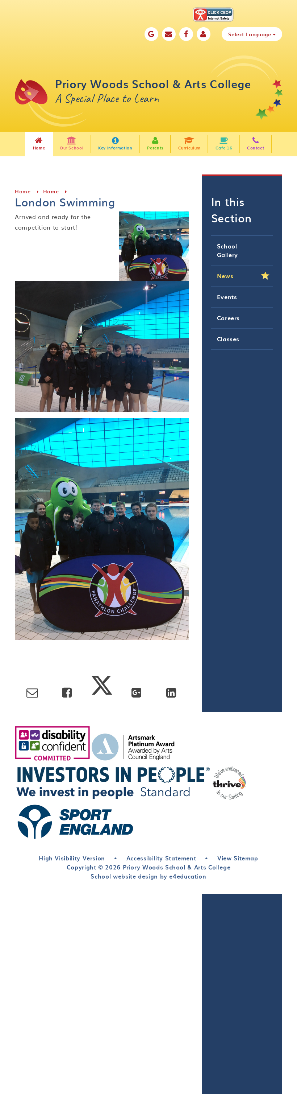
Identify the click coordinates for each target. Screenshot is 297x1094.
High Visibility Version (72, 858)
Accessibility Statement (161, 858)
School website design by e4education (148, 876)
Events (227, 296)
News (225, 275)
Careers (228, 317)
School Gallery (227, 250)
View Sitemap (237, 858)
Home (23, 191)
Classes (228, 338)
